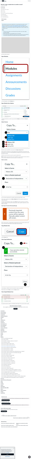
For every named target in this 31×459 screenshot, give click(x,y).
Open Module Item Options (5, 9)
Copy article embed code (5, 400)
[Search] (28, 1)
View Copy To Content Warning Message (7, 13)
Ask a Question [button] (4, 411)
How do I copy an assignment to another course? (22, 423)
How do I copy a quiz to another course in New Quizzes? (9, 426)
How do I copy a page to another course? (22, 425)
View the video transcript (5, 54)
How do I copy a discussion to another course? (7, 423)
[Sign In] (30, 1)
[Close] (14, 448)
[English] (4, 1)
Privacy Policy (7, 452)
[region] (7, 453)
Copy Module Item (3, 14)
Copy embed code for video (6, 403)
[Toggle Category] (0, 312)
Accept (7, 454)
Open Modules (3, 8)
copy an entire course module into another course (15, 26)
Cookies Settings (7, 456)
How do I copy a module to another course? (7, 425)
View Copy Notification (4, 15)
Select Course (3, 10)
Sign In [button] (15, 308)
